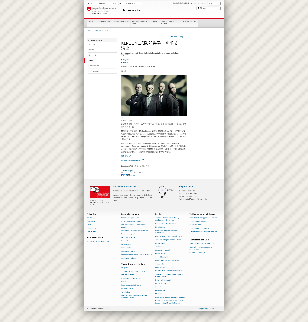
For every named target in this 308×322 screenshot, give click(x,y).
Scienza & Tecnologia (197, 253)
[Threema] (129, 175)
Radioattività (126, 244)
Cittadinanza (160, 290)
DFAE (114, 3)
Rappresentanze (105, 21)
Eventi (89, 225)
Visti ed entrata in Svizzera (167, 22)
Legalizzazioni (160, 243)
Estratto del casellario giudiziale (167, 260)
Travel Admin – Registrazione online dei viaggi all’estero (169, 275)
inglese (126, 59)
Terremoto (125, 241)
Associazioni (125, 292)
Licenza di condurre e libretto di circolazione (167, 232)
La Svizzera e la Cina (188, 21)
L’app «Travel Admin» (128, 258)
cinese (125, 62)
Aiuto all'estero (126, 248)
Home (89, 31)
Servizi (154, 21)
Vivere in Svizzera (195, 225)
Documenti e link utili (129, 251)
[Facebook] (122, 175)
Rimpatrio (124, 282)
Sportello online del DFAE (125, 186)
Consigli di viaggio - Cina (130, 218)
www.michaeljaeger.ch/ (131, 160)
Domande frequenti (128, 234)
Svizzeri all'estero (127, 288)
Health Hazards (160, 283)
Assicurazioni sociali (162, 250)
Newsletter (91, 221)
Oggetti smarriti (161, 254)
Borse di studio (160, 267)
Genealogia (159, 264)
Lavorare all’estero (128, 275)
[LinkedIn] (127, 175)
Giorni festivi (91, 228)
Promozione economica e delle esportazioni (200, 248)
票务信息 (124, 156)
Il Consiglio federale (98, 3)
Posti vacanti (91, 232)
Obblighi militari (161, 257)
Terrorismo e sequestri (129, 237)
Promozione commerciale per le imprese (170, 297)
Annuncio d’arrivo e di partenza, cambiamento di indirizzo (167, 219)
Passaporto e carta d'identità (165, 223)
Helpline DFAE (186, 186)
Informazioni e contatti (197, 221)
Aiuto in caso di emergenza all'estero (168, 236)
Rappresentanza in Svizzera (131, 285)
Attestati (158, 247)
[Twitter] (124, 175)
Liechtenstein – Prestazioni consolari (168, 271)
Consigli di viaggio (121, 21)
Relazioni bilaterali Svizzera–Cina (201, 244)
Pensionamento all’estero (130, 278)
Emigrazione (125, 268)
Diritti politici (160, 227)
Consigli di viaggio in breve (131, 221)
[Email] (134, 175)
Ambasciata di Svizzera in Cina (98, 241)
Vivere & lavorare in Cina (139, 22)
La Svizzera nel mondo (131, 3)
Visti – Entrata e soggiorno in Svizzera (203, 218)
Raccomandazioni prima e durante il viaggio (134, 226)
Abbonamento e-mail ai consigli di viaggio (136, 255)
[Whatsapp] (131, 175)
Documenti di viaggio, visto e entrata (134, 230)
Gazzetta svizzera (161, 287)
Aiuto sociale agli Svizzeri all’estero (168, 240)
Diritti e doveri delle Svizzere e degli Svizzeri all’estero (134, 297)
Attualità (92, 21)
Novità (89, 218)
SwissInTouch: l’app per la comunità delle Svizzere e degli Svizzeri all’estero (170, 302)
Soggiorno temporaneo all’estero (133, 271)
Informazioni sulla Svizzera (199, 228)
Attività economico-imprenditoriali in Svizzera (203, 233)
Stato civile (159, 294)
